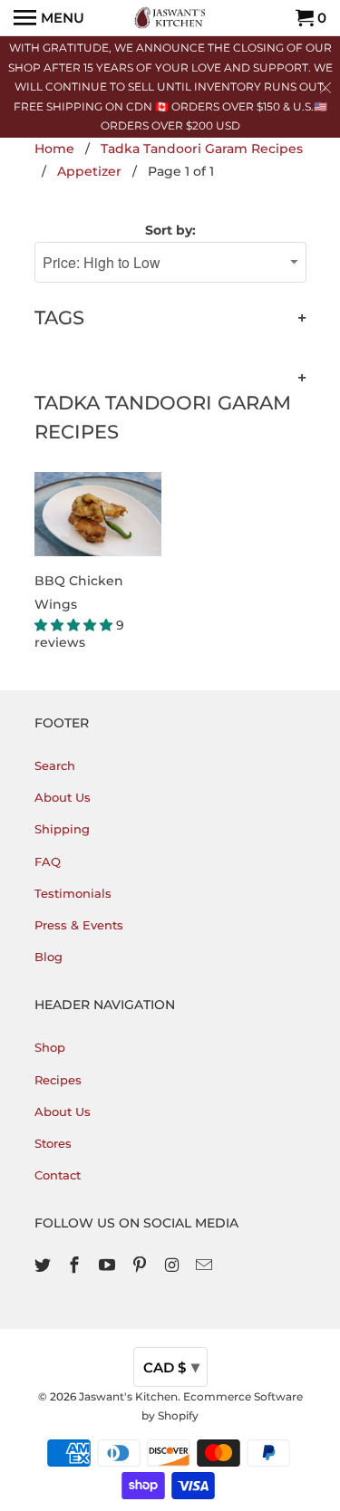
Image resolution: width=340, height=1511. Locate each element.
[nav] (49, 18)
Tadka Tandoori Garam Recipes (202, 148)
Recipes (58, 1080)
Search (54, 765)
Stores (53, 1143)
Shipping (62, 829)
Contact (57, 1175)
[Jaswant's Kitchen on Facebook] (76, 1265)
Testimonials (73, 893)
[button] (75, 625)
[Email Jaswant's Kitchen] (206, 1265)
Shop (49, 1047)
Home (54, 148)
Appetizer (89, 171)
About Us (62, 797)
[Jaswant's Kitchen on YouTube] (109, 1265)
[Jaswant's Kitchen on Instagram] (174, 1265)
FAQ (47, 861)
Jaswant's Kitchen (128, 1396)
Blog (48, 956)
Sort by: (170, 230)
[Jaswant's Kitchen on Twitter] (44, 1265)
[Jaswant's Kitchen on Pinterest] (141, 1265)
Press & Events (78, 925)
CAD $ (171, 1367)
